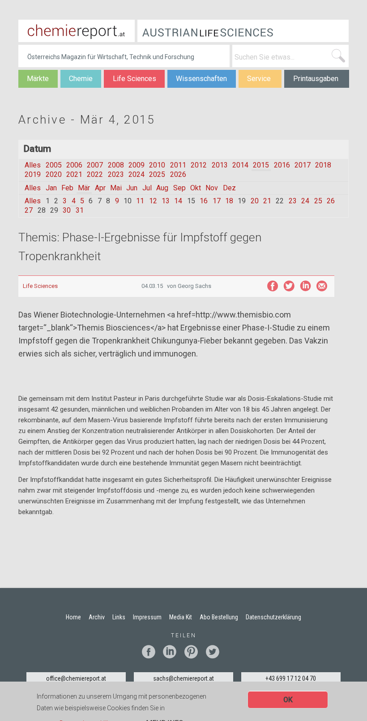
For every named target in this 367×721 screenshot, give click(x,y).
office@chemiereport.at (76, 678)
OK (288, 699)
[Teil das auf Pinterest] (194, 652)
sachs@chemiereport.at (183, 678)
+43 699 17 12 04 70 (290, 678)
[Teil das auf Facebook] (272, 286)
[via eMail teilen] (322, 286)
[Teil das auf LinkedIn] (305, 286)
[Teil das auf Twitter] (288, 286)
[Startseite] (76, 31)
